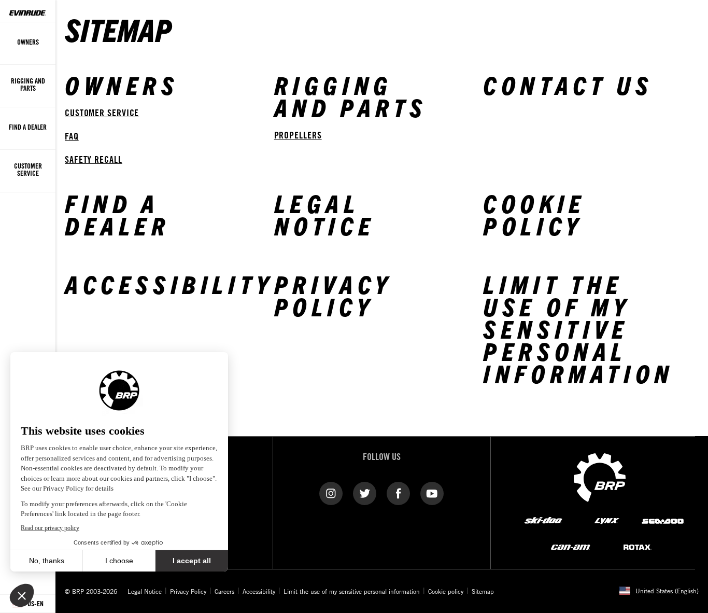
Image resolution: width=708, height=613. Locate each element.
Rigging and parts (350, 95)
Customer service (102, 112)
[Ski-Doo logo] (543, 520)
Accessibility (169, 283)
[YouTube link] (432, 492)
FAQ (72, 136)
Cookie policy (534, 214)
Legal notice (324, 214)
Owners (122, 84)
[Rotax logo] (637, 547)
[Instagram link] (331, 492)
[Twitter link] (364, 492)
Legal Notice (145, 591)
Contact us (568, 84)
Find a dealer (117, 214)
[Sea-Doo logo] (662, 520)
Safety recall (93, 159)
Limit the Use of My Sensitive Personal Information (578, 328)
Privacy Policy (188, 591)
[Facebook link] (398, 492)
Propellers (298, 135)
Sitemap (483, 591)
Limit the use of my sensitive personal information (352, 591)
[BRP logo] (600, 476)
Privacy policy (333, 295)
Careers (224, 591)
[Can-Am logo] (570, 547)
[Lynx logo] (607, 520)
